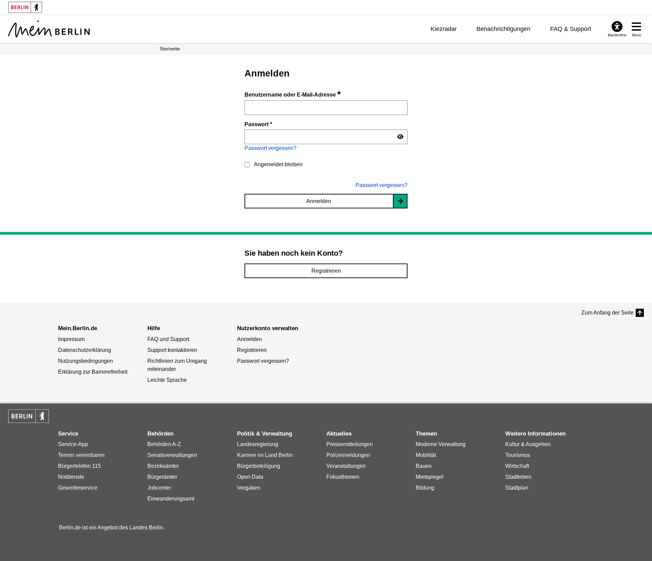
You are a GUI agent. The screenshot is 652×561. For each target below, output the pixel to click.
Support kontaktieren (172, 350)
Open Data (250, 477)
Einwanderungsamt (170, 499)
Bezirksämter (163, 466)
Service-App (73, 444)
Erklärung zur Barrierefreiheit (92, 372)
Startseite (170, 48)
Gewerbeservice (77, 488)
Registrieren (326, 271)
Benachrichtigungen (503, 29)
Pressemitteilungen (349, 444)
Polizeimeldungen (348, 455)
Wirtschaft (517, 466)
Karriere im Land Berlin (265, 455)
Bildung (425, 488)
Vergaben (248, 488)
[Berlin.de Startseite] (28, 416)
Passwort (258, 124)
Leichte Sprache (167, 380)
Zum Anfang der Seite (607, 313)
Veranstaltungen (346, 466)
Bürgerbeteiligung (258, 466)
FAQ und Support (168, 339)
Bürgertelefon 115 (79, 466)
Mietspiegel (429, 477)
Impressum (71, 339)
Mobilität (426, 455)
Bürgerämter (162, 477)
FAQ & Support (570, 29)
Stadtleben (518, 477)
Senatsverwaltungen (172, 455)
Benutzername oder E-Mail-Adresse (292, 94)
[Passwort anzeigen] (400, 137)
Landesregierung (257, 444)
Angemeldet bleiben (278, 164)
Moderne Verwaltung (441, 444)
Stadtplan (516, 488)
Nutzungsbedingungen (85, 361)
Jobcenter (159, 488)
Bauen (424, 466)
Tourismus (517, 455)
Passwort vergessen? (270, 148)
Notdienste (71, 477)
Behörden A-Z (164, 444)
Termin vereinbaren (81, 455)
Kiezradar (444, 29)
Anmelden (318, 201)
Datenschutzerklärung (84, 350)
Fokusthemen (342, 477)
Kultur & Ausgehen (527, 444)
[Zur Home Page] (49, 28)
